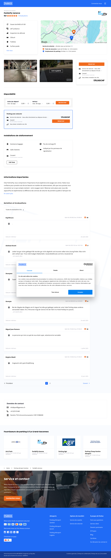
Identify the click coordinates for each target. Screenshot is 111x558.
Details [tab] (55, 270)
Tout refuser (55, 292)
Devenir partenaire (96, 527)
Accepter (80, 292)
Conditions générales (72, 553)
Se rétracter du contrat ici (98, 542)
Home (8, 468)
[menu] (72, 46)
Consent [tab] (29, 270)
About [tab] (81, 270)
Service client (94, 524)
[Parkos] (8, 3)
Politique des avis (95, 553)
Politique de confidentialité (84, 553)
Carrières (93, 538)
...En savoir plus (17, 256)
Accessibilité (104, 553)
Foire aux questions (96, 520)
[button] (14, 102)
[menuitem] (72, 46)
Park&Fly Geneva (37, 468)
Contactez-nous (13, 498)
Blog (91, 535)
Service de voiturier (76, 524)
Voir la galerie (56, 70)
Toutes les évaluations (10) (14, 209)
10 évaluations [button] (23, 16)
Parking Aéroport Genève (21, 468)
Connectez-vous (96, 3)
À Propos (93, 531)
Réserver (61, 121)
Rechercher (62, 102)
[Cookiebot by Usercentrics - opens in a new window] (85, 264)
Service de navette (76, 520)
